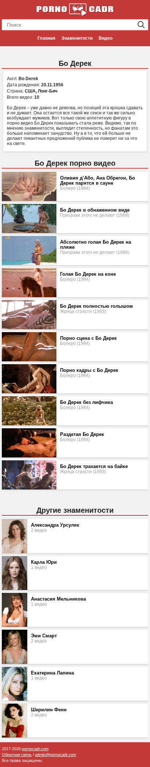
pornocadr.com (35, 749)
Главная (46, 38)
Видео (105, 38)
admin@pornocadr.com (55, 754)
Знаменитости (77, 38)
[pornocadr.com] (75, 9)
